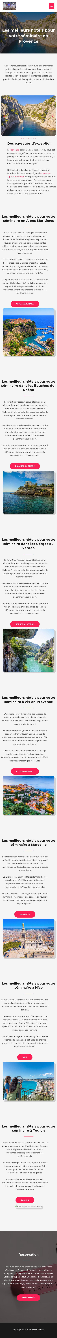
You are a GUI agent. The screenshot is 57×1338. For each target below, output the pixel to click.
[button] (4, 115)
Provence (14, 149)
